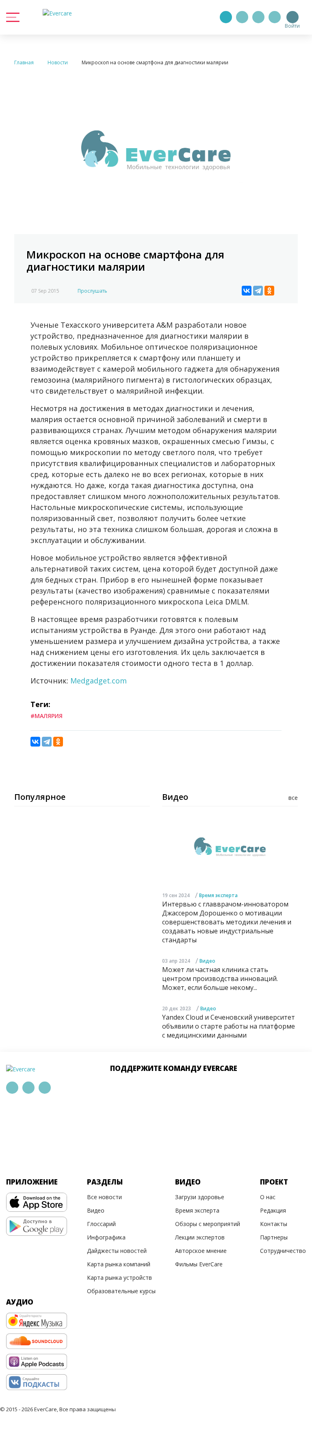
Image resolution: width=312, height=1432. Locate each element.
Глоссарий (101, 1224)
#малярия (46, 716)
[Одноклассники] (269, 291)
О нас (267, 1197)
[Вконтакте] (258, 17)
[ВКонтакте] (246, 291)
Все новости (104, 1197)
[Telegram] (242, 17)
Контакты (273, 1224)
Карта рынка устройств (119, 1277)
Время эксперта (218, 895)
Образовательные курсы (121, 1291)
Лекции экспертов (200, 1237)
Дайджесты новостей (117, 1251)
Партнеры (274, 1237)
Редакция (273, 1210)
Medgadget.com (98, 680)
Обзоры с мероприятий (207, 1224)
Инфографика (106, 1237)
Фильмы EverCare (199, 1264)
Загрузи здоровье (199, 1197)
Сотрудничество (283, 1251)
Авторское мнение (201, 1251)
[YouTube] (275, 17)
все (293, 797)
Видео (207, 960)
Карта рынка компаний (118, 1264)
